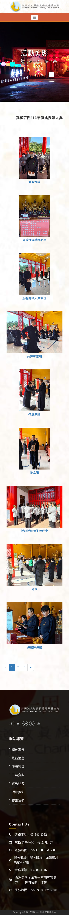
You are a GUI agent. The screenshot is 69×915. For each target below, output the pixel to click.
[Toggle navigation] (34, 17)
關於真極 (18, 749)
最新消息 (18, 758)
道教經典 (18, 783)
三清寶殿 (18, 775)
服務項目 (18, 766)
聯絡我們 (18, 800)
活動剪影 (18, 792)
